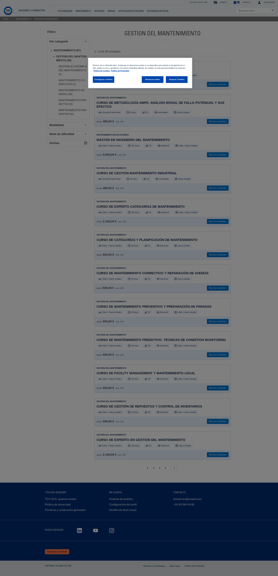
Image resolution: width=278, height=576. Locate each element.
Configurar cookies (103, 79)
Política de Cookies (101, 71)
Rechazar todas (152, 79)
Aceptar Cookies (177, 79)
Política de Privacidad (120, 71)
